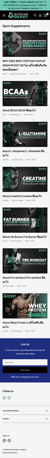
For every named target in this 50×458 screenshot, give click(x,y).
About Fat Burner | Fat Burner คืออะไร (24, 236)
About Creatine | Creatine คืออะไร (22, 196)
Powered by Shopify (10, 453)
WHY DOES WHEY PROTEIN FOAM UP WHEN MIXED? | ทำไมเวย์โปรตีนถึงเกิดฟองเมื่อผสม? (25, 65)
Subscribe (25, 370)
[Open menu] (4, 15)
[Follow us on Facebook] (4, 398)
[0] (45, 15)
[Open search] (35, 15)
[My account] (40, 15)
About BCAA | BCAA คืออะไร (19, 110)
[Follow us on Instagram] (9, 398)
